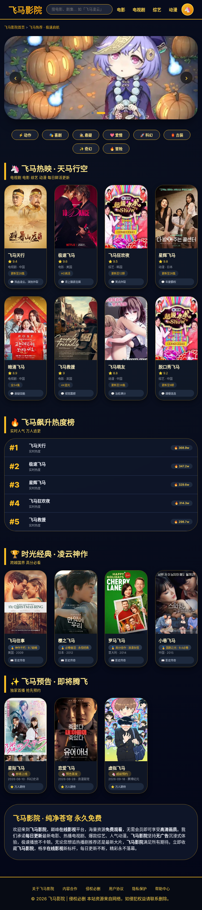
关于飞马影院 (43, 889)
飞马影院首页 (14, 27)
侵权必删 (93, 889)
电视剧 (139, 9)
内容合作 (70, 889)
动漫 (173, 9)
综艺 (157, 9)
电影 (121, 9)
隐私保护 (139, 889)
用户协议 (116, 889)
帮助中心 (162, 889)
